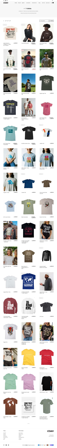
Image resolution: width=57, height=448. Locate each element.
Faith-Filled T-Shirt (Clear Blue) (43, 168)
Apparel (23, 2)
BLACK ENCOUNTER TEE (25, 94)
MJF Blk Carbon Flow (26, 143)
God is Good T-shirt (44, 392)
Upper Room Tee (6, 292)
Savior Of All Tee (43, 217)
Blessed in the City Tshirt (7, 393)
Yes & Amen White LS (7, 69)
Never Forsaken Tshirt (25, 368)
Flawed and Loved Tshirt (25, 393)
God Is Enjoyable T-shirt (25, 69)
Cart (52, 2)
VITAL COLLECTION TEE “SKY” (43, 193)
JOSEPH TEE (42, 143)
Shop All (19, 2)
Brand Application (21, 437)
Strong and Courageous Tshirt (43, 368)
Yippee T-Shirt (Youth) (6, 168)
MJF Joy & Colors (6, 217)
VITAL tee (41, 316)
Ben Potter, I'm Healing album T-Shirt (25, 267)
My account (48, 2)
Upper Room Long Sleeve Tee (43, 292)
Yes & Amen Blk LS (25, 43)
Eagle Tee (5, 342)
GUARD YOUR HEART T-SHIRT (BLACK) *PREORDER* (25, 241)
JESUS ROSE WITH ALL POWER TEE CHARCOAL (26, 343)
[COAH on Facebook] (3, 0)
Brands (16, 2)
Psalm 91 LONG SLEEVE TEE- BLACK (43, 267)
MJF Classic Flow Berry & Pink (43, 118)
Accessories (28, 2)
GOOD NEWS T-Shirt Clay (7, 417)
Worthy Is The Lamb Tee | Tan (7, 368)
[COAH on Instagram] (8, 445)
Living (39, 2)
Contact (20, 438)
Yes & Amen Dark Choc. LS (43, 44)
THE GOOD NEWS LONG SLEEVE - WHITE (25, 317)
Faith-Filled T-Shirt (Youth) (25, 168)
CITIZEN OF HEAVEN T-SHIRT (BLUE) (25, 292)
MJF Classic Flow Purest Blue (6, 144)
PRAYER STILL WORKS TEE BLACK (44, 241)
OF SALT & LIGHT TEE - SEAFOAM (7, 241)
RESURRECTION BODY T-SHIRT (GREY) (7, 118)
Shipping (20, 435)
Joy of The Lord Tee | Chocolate (44, 343)
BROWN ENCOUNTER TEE (44, 69)
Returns (20, 436)
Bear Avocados (25, 217)
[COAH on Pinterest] (5, 0)
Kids (42, 2)
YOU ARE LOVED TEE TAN (7, 267)
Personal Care (34, 2)
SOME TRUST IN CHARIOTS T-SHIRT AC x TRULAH (7, 44)
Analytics (20, 439)
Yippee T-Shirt (6, 192)
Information (21, 430)
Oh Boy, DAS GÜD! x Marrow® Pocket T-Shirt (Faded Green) (44, 417)
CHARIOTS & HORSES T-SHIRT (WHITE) (26, 417)
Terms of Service (51, 436)
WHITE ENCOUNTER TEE (7, 94)
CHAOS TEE (24, 192)
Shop (4, 430)
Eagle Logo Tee (43, 93)
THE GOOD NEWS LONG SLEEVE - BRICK (7, 317)
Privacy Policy (52, 435)
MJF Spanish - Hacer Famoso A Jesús (25, 119)
